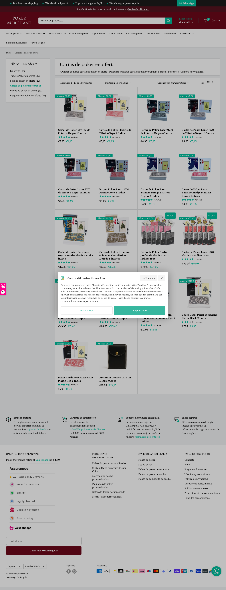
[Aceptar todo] (162, 278)
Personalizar (86, 310)
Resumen (150, 278)
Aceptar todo (140, 310)
